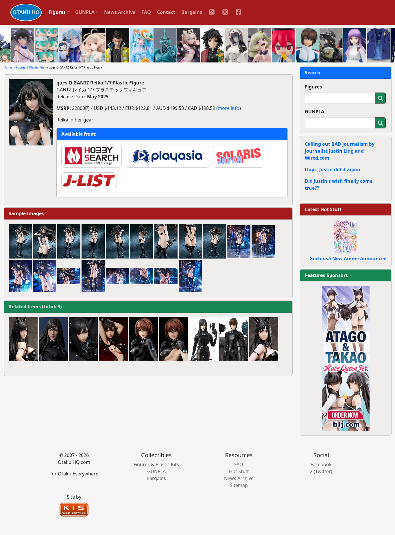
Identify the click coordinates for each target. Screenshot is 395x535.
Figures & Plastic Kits (30, 67)
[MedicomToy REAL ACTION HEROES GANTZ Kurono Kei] (233, 339)
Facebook (321, 464)
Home (8, 67)
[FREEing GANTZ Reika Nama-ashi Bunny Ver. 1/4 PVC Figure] (263, 339)
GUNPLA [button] (85, 12)
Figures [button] (57, 12)
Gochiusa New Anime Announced (348, 258)
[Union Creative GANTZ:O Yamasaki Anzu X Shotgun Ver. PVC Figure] (143, 339)
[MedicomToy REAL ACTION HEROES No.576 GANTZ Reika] (203, 339)
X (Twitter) (321, 471)
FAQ (146, 12)
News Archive (119, 12)
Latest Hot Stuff (323, 209)
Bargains (191, 12)
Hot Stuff (239, 471)
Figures (313, 87)
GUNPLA (314, 111)
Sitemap (239, 485)
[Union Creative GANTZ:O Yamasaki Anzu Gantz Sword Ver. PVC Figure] (173, 339)
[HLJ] (346, 358)
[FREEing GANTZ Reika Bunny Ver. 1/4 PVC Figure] (23, 339)
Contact (166, 12)
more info (228, 108)
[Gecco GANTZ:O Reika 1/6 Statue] (53, 339)
